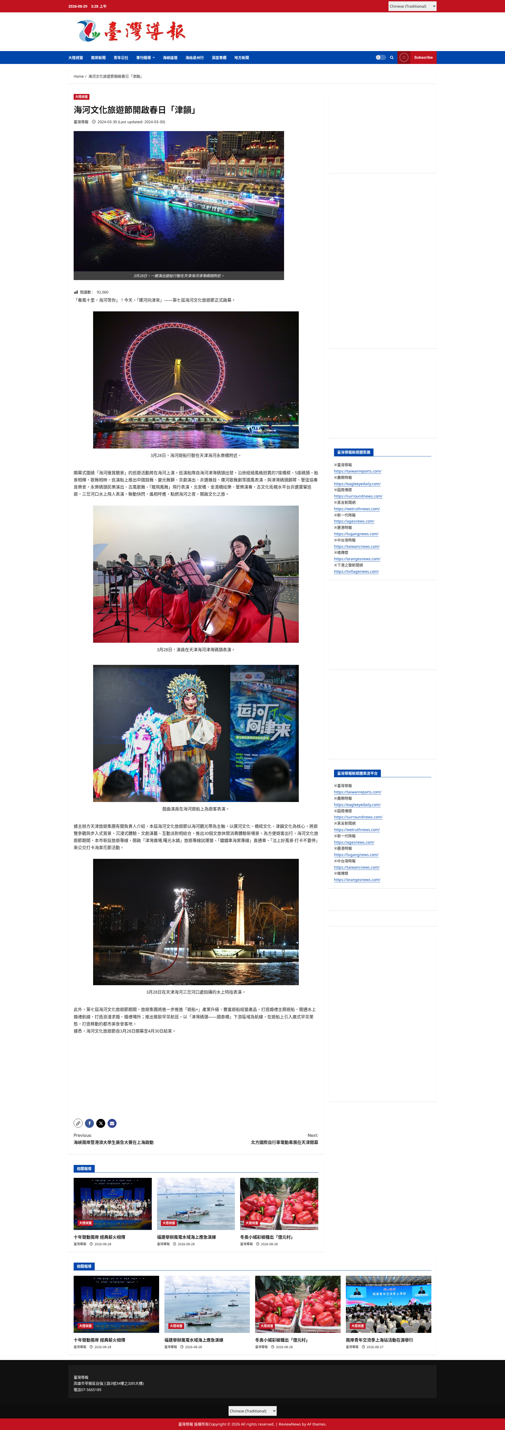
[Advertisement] (196, 1078)
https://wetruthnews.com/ (357, 508)
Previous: (114, 1139)
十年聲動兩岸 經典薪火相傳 (99, 1237)
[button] (391, 57)
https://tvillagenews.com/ (356, 571)
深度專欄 (219, 57)
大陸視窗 (75, 57)
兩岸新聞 (98, 57)
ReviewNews (290, 1424)
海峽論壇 (170, 57)
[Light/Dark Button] (381, 57)
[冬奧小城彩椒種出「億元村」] (279, 1204)
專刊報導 (143, 57)
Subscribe (423, 57)
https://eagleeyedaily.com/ (357, 483)
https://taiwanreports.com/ (357, 471)
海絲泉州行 (194, 57)
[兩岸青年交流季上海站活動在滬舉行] (388, 1304)
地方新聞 (241, 57)
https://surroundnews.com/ (358, 496)
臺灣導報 (81, 121)
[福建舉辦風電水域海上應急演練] (196, 1204)
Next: (284, 1139)
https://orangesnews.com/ (357, 558)
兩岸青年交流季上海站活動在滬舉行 (379, 1340)
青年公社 (121, 57)
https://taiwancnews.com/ (357, 546)
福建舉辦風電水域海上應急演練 (186, 1237)
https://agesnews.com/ (354, 521)
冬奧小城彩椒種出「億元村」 (267, 1237)
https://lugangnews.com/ (356, 533)
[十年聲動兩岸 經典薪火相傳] (113, 1204)
